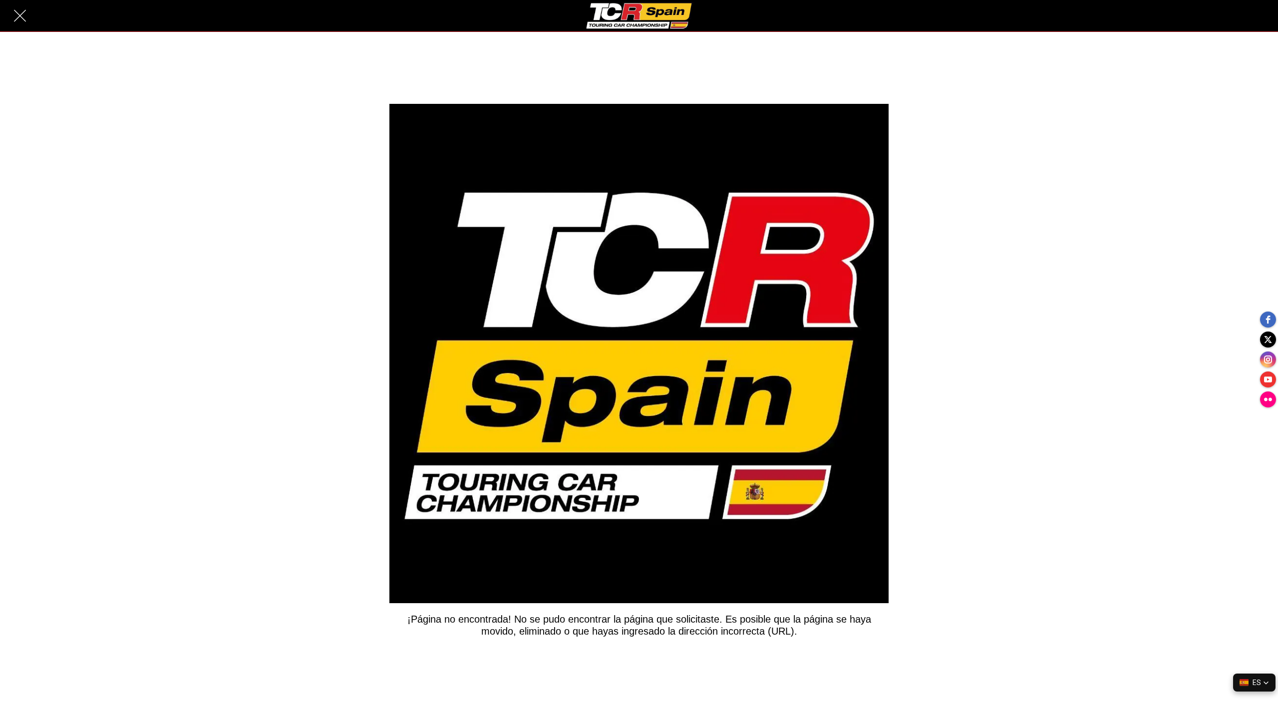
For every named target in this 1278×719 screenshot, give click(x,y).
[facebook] (1268, 320)
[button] (1254, 682)
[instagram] (1268, 359)
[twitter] (1268, 340)
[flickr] (1268, 399)
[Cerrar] (20, 16)
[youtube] (1268, 379)
